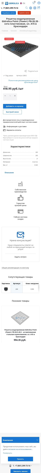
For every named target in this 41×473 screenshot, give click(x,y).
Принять (20, 459)
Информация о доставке (16, 126)
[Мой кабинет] (38, 3)
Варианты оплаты (13, 130)
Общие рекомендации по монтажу (15, 268)
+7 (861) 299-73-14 (10, 8)
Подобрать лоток (8, 13)
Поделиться (33, 71)
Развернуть (7, 453)
